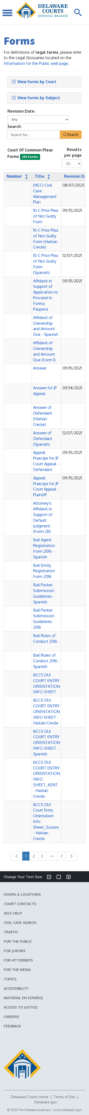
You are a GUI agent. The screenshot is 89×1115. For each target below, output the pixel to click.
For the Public (18, 941)
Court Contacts (20, 904)
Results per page (73, 152)
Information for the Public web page (36, 63)
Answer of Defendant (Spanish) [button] (42, 438)
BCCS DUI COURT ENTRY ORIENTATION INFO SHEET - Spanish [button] (46, 742)
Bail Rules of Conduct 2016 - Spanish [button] (46, 661)
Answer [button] (39, 368)
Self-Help (13, 913)
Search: (14, 126)
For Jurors (14, 951)
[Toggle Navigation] (7, 12)
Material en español (24, 998)
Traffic (11, 932)
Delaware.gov (45, 1102)
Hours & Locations (22, 894)
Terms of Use (64, 1097)
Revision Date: (21, 111)
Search (72, 134)
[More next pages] (51, 856)
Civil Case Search (20, 922)
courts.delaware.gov (67, 1110)
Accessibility (16, 988)
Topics (10, 979)
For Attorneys (18, 960)
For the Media (17, 969)
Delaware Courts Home (29, 1097)
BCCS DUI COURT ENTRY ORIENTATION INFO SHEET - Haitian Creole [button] (46, 711)
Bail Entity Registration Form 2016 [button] (44, 571)
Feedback (12, 1026)
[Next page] (71, 856)
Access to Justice (21, 1007)
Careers (11, 1017)
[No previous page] (16, 856)
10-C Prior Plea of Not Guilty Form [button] (45, 216)
